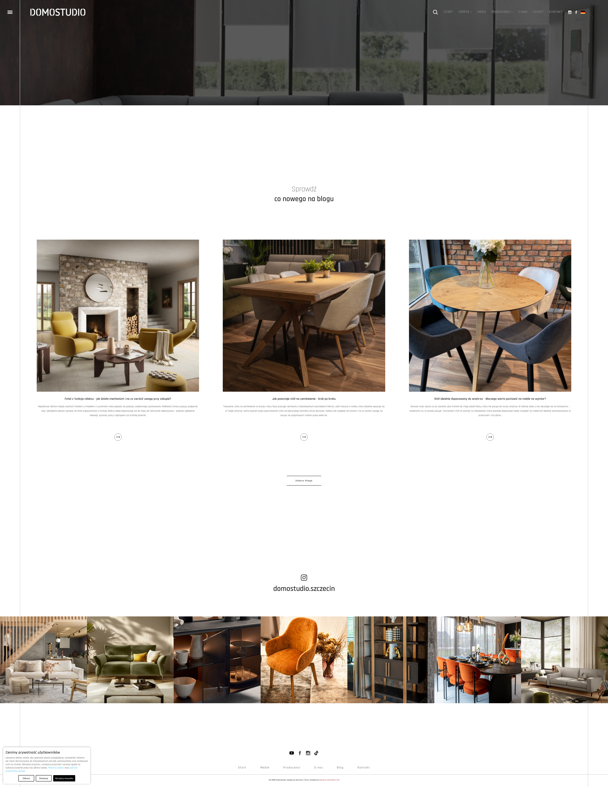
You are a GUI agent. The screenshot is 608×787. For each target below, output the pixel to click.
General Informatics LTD (329, 780)
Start (448, 12)
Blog (340, 767)
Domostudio (281, 780)
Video (481, 12)
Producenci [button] (501, 12)
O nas (522, 12)
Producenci (291, 767)
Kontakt (556, 12)
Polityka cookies (56, 767)
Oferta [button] (464, 12)
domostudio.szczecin (304, 588)
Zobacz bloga (304, 480)
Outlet (538, 12)
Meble (264, 767)
